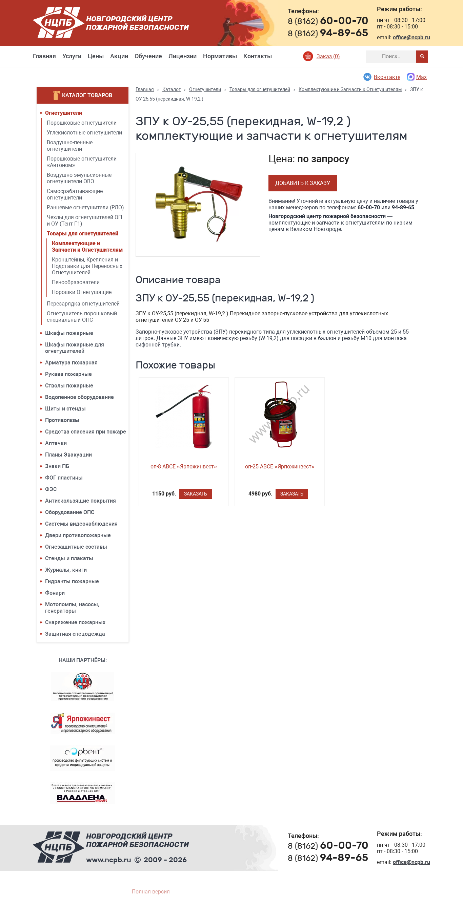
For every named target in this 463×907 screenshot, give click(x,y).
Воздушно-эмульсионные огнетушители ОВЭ (79, 178)
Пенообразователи (76, 282)
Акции (119, 56)
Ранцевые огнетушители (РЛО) (85, 207)
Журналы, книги (66, 570)
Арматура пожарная (71, 362)
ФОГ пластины (64, 477)
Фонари (55, 593)
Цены (96, 56)
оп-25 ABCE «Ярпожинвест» (280, 466)
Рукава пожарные (68, 374)
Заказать (195, 494)
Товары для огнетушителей (82, 233)
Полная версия (151, 891)
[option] (198, 204)
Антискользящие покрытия (80, 501)
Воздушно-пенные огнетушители (70, 145)
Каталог (171, 89)
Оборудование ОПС (69, 512)
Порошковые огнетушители (82, 123)
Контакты (257, 56)
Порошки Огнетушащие (82, 292)
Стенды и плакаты (69, 558)
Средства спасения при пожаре (85, 431)
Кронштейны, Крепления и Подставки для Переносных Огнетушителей (87, 266)
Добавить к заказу (302, 183)
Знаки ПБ (57, 466)
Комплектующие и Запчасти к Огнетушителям (87, 246)
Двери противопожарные (78, 535)
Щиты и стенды (65, 408)
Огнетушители (63, 113)
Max (421, 77)
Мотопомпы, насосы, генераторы (72, 607)
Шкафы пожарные (69, 333)
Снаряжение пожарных (75, 622)
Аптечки (56, 443)
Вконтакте (387, 77)
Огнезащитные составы (76, 547)
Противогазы (62, 420)
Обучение (148, 56)
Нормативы (220, 56)
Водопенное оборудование (79, 397)
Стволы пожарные (69, 385)
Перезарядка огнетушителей (83, 303)
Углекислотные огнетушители (84, 132)
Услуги (71, 56)
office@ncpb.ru (411, 37)
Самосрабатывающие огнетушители (75, 194)
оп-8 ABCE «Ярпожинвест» (183, 466)
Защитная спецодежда (75, 634)
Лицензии (182, 56)
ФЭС (51, 489)
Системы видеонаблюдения (81, 524)
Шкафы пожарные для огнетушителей (74, 347)
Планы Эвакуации (68, 454)
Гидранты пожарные (72, 581)
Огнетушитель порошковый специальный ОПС (82, 316)
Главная (44, 56)
